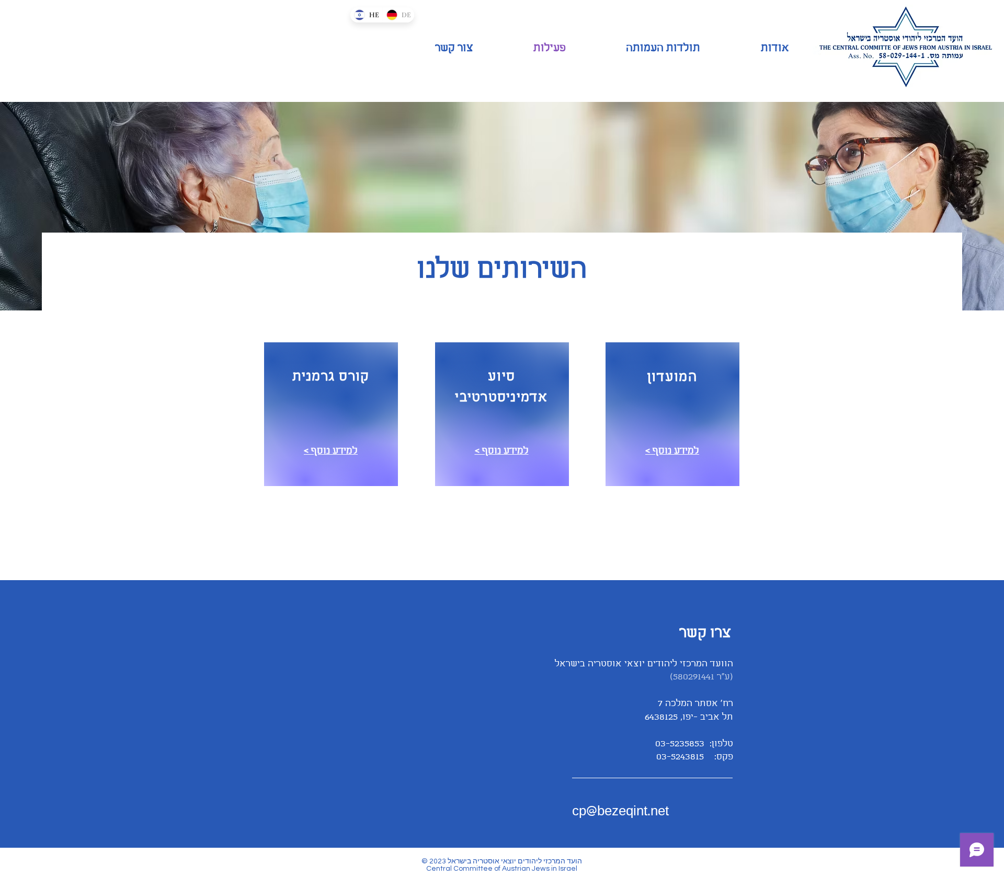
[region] (331, 414)
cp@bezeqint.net (620, 811)
